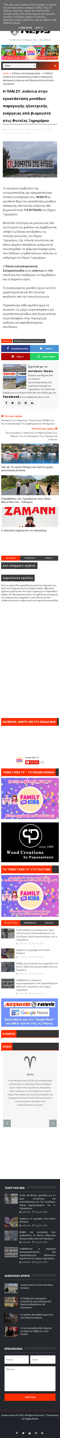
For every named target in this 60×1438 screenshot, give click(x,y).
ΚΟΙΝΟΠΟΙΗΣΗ (19, 348)
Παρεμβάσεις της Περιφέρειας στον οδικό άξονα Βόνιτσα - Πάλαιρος (25, 500)
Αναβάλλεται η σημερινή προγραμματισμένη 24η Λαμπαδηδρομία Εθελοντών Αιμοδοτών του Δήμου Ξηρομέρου (37, 985)
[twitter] (23, 1433)
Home (6, 73)
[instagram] (36, 1433)
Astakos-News (8, 1415)
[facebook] (17, 1433)
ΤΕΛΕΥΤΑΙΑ (11, 922)
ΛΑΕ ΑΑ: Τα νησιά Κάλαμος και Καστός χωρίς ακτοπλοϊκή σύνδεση (27, 468)
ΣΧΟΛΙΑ (49, 922)
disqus (48, 558)
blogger (10, 558)
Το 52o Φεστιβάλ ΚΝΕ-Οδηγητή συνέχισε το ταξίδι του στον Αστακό (36, 1331)
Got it (39, 27)
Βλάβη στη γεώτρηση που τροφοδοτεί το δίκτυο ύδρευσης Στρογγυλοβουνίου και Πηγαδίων (37, 966)
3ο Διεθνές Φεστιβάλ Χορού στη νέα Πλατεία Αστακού (36, 1316)
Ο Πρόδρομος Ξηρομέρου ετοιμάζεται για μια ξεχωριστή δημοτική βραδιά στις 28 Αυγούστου (35, 1303)
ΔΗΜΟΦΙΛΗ (30, 922)
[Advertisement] (30, 547)
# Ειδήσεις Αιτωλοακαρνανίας (29, 341)
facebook (29, 558)
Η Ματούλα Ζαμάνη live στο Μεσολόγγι (24, 530)
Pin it (20, 356)
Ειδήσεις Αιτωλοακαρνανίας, (17, 132)
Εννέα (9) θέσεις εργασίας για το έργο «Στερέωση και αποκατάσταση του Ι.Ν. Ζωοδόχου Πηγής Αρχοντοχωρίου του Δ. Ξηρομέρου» (37, 934)
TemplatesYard (28, 1423)
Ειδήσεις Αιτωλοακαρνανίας (26, 73)
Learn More (25, 27)
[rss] (42, 1433)
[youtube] (29, 1433)
